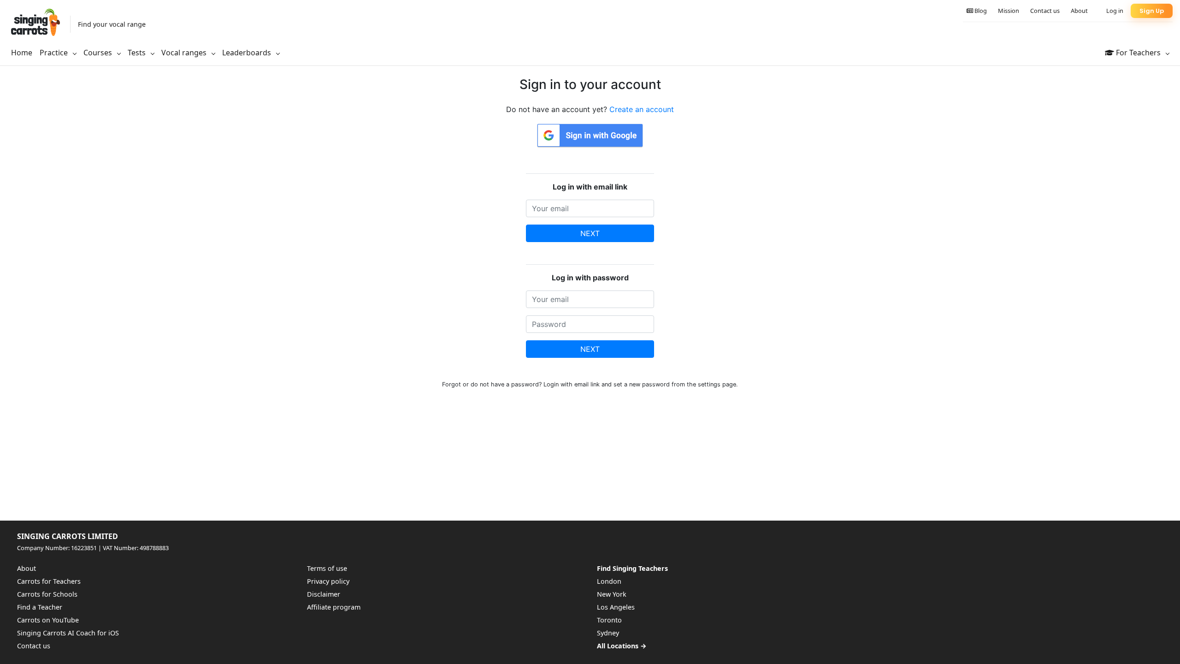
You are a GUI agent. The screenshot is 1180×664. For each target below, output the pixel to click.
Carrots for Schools (47, 594)
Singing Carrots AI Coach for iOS (68, 632)
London (609, 581)
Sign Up (1151, 10)
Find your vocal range (112, 24)
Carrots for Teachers (49, 581)
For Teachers (1138, 52)
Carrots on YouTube (48, 620)
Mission (1008, 10)
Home (21, 52)
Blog (980, 10)
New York (611, 594)
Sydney (608, 632)
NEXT (590, 233)
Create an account (641, 109)
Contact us (1045, 10)
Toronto (609, 620)
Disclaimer (323, 594)
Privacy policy (328, 581)
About (1079, 10)
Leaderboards (247, 52)
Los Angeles (616, 607)
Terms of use (327, 568)
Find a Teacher (39, 607)
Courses (98, 52)
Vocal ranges (184, 52)
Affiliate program (333, 607)
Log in (1114, 10)
